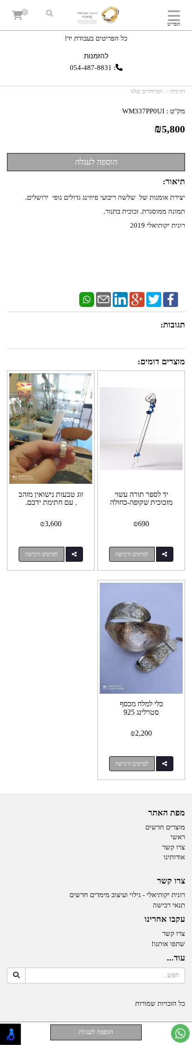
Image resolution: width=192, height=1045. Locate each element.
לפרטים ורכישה (132, 554)
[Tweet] (153, 298)
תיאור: (174, 181)
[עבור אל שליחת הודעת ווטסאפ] (180, 1033)
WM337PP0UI (143, 111)
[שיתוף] (164, 554)
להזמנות (96, 56)
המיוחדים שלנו (146, 91)
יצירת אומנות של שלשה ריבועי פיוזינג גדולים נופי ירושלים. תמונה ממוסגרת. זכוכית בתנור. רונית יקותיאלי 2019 (105, 211)
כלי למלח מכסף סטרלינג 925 (141, 708)
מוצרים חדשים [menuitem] (165, 827)
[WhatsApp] (86, 298)
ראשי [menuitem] (178, 837)
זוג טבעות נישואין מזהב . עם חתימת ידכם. (51, 498)
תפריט (173, 24)
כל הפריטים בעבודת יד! (96, 38)
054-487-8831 (91, 67)
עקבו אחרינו (164, 919)
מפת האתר (166, 812)
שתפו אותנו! (168, 943)
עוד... (176, 958)
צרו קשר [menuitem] (173, 847)
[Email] (103, 298)
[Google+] (137, 298)
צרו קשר (171, 881)
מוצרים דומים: (161, 361)
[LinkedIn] (120, 298)
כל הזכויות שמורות (160, 1003)
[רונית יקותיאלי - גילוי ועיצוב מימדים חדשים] (96, 16)
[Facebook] (170, 298)
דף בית (178, 91)
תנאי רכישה (169, 905)
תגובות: (172, 324)
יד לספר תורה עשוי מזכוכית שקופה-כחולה (141, 498)
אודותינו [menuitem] (174, 857)
